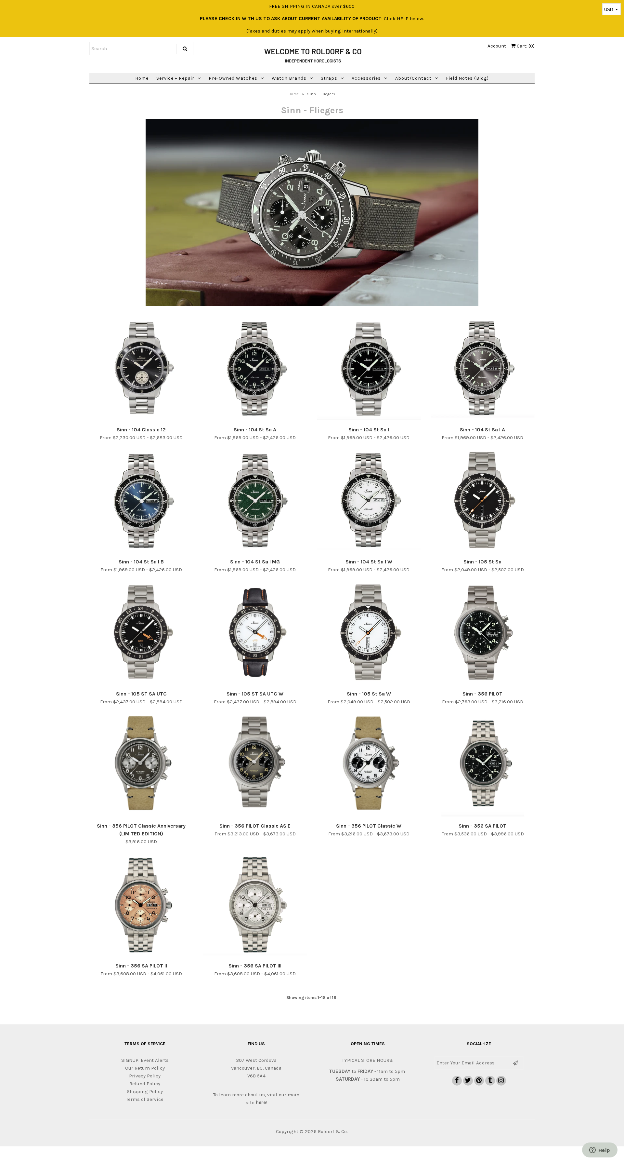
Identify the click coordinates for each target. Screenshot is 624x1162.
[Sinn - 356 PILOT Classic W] (369, 764)
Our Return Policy (145, 1068)
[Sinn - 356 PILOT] (483, 633)
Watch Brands (289, 78)
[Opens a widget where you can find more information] (600, 1150)
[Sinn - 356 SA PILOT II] (141, 905)
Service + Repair (175, 78)
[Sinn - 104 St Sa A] (255, 369)
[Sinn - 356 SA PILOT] (483, 765)
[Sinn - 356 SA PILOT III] (255, 905)
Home (142, 78)
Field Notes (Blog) (467, 78)
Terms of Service (144, 1099)
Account (497, 46)
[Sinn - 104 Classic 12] (141, 369)
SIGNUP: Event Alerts (145, 1060)
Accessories (366, 78)
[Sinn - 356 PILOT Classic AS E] (255, 764)
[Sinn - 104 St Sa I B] (141, 501)
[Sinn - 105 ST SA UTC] (141, 633)
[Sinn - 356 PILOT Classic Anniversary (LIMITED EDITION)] (141, 764)
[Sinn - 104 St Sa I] (369, 369)
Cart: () (525, 46)
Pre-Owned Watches (233, 78)
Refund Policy (144, 1084)
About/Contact (413, 78)
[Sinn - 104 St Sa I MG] (255, 501)
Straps (329, 78)
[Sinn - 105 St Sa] (483, 501)
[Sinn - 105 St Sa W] (369, 633)
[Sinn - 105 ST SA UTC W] (255, 633)
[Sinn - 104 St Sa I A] (483, 369)
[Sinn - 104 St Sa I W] (369, 501)
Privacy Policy (145, 1076)
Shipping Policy (145, 1091)
